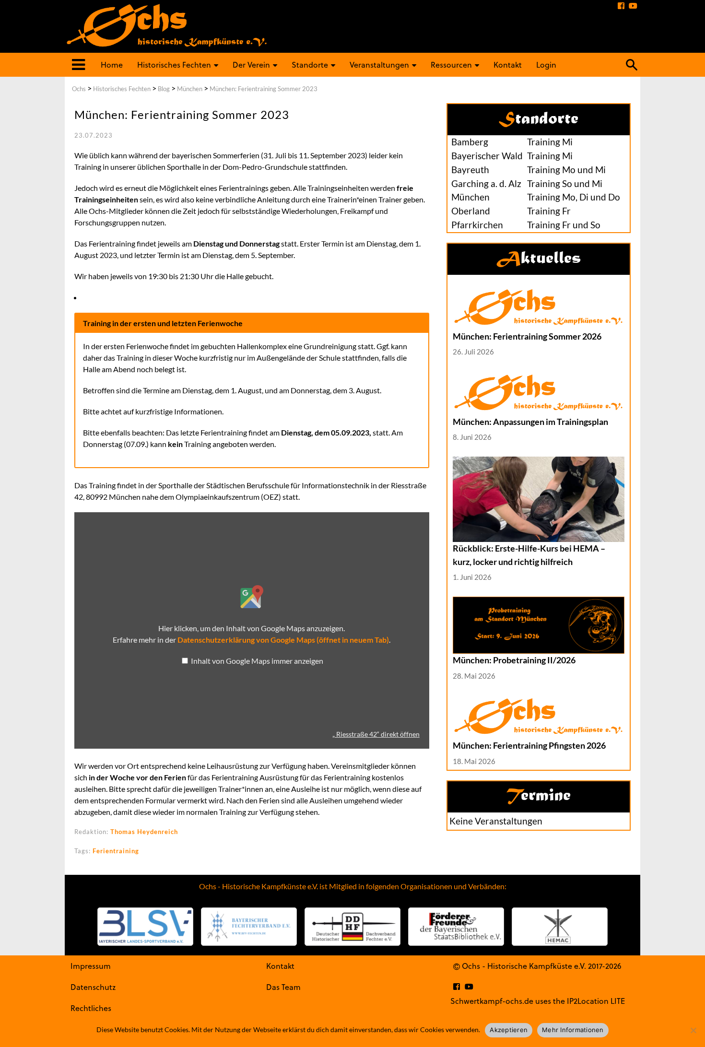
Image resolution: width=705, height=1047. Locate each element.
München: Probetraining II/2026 (514, 660)
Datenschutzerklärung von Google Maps (283, 639)
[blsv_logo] (145, 926)
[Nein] (693, 1030)
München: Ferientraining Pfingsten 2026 (529, 745)
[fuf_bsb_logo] (456, 926)
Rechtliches (90, 1007)
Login (546, 64)
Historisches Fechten (174, 64)
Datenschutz (93, 986)
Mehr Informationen (573, 1030)
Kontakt (508, 64)
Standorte (310, 64)
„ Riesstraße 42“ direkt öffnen (376, 734)
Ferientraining (116, 851)
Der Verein (251, 64)
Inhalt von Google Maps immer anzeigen (257, 660)
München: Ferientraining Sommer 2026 (527, 336)
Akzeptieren (509, 1030)
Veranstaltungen (379, 64)
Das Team (283, 986)
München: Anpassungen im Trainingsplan (530, 421)
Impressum (90, 965)
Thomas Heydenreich (144, 831)
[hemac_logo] (560, 926)
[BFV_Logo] (249, 926)
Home (112, 64)
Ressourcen (451, 64)
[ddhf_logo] (352, 926)
